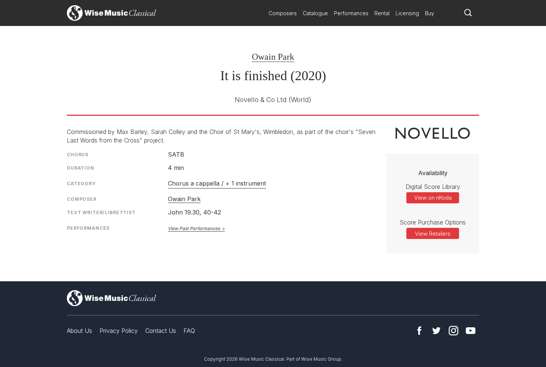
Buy (429, 13)
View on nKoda (433, 197)
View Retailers (433, 233)
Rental (382, 13)
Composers (283, 13)
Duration (80, 168)
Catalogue (315, 13)
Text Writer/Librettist (101, 212)
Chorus (77, 154)
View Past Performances (194, 228)
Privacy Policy (119, 330)
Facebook (419, 330)
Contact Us (160, 330)
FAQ (189, 330)
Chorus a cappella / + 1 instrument (217, 183)
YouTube (470, 330)
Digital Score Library (433, 186)
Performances (351, 13)
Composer (82, 199)
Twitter (436, 330)
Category (81, 183)
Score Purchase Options (433, 222)
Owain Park (273, 57)
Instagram (453, 330)
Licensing (407, 13)
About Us (79, 330)
